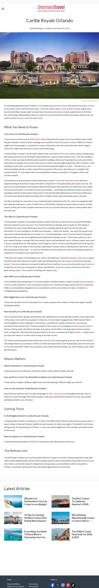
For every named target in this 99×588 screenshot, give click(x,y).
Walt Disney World (38, 139)
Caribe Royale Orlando (70, 108)
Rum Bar (51, 340)
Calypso (89, 264)
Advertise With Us (13, 584)
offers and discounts (58, 393)
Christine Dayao (36, 28)
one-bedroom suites (70, 180)
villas (69, 201)
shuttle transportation (80, 326)
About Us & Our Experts (15, 586)
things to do (40, 234)
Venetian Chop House (78, 258)
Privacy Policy (33, 586)
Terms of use (33, 584)
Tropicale (14, 264)
